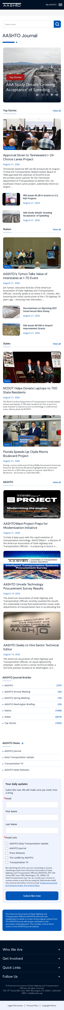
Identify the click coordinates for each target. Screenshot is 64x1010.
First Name (11, 811)
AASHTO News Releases (17, 769)
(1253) (58, 723)
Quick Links (12, 967)
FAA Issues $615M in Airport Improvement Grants (38, 327)
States (8, 716)
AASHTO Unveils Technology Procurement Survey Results (23, 586)
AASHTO (9, 685)
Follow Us (10, 976)
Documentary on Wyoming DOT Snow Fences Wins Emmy (40, 310)
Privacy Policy (32, 1005)
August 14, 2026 (11, 593)
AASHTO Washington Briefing (20, 704)
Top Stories (15, 77)
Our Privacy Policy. (32, 885)
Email (8, 798)
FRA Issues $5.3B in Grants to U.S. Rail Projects (41, 197)
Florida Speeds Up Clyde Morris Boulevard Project (25, 454)
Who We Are (13, 949)
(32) (60, 691)
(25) (60, 704)
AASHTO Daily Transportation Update (29, 843)
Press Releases (17, 852)
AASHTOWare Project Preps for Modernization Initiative (25, 526)
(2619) (58, 716)
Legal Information (15, 1005)
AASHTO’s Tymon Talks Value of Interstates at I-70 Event (25, 276)
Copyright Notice (49, 1005)
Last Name (11, 824)
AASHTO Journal (13, 750)
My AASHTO (51, 4)
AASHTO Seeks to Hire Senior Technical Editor (31, 647)
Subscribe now (32, 896)
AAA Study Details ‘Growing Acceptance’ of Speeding (30, 87)
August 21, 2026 (11, 164)
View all (57, 110)
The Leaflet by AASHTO (21, 857)
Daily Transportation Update (19, 757)
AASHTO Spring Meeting (17, 697)
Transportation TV (14, 763)
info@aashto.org (35, 993)
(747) (59, 685)
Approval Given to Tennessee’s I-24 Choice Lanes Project (28, 157)
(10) (60, 697)
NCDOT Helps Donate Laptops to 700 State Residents (30, 390)
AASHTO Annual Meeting (17, 691)
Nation (8, 710)
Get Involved (13, 958)
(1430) (58, 710)
